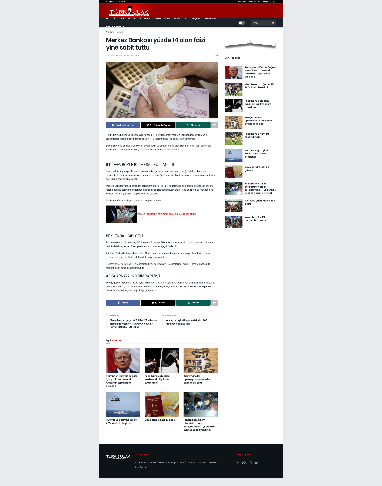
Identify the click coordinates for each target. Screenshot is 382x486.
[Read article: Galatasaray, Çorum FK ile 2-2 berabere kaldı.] (233, 89)
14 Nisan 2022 (112, 55)
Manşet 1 (134, 55)
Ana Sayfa (242, 1)
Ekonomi (120, 32)
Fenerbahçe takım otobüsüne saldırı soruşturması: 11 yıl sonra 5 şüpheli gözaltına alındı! (199, 425)
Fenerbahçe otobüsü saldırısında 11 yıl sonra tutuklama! (158, 379)
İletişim (273, 1)
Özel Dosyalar (115, 27)
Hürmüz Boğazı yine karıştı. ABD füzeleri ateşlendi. (121, 421)
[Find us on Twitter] (244, 463)
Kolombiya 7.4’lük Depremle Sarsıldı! (256, 219)
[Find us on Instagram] (251, 463)
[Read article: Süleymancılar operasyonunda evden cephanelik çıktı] (201, 360)
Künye (265, 1)
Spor (182, 462)
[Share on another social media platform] (214, 125)
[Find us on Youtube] (256, 463)
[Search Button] (273, 23)
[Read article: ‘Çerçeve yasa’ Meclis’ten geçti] (233, 205)
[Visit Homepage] (129, 10)
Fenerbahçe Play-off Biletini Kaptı (257, 135)
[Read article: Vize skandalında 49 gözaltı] (162, 404)
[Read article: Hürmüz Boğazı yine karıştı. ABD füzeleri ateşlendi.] (123, 404)
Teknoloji (191, 462)
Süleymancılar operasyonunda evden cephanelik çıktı (197, 379)
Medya (153, 462)
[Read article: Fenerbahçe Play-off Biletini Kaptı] (233, 138)
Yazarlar (213, 462)
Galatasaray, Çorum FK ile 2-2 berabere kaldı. (259, 86)
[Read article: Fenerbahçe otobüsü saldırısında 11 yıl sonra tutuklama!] (162, 360)
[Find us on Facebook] (237, 463)
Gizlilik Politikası (254, 1)
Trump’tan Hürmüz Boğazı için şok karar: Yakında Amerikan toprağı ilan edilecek (121, 381)
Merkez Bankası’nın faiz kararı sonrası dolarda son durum (166, 214)
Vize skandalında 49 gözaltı (161, 420)
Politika (142, 462)
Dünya (173, 462)
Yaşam (202, 462)
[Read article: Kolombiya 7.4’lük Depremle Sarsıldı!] (233, 222)
